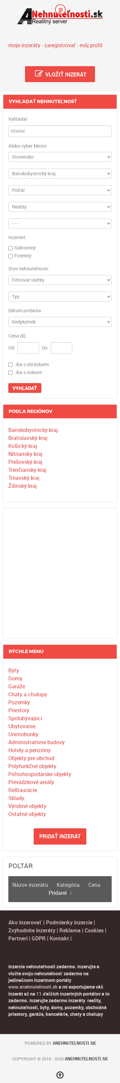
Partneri (18, 938)
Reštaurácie (22, 790)
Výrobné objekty (27, 806)
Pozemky (19, 702)
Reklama (70, 930)
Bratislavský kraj (27, 438)
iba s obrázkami (32, 364)
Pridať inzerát (60, 836)
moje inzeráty (24, 45)
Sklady (16, 798)
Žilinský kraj (22, 486)
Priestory (18, 710)
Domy (15, 678)
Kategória (69, 885)
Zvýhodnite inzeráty (31, 930)
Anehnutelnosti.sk (74, 1043)
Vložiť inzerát (65, 74)
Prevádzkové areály (31, 782)
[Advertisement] (60, 573)
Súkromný (25, 248)
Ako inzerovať (25, 922)
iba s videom (29, 372)
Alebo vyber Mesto (27, 146)
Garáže (16, 686)
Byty (13, 670)
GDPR (39, 938)
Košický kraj (22, 446)
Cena (95, 885)
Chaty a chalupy (27, 694)
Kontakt (59, 938)
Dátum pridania (24, 311)
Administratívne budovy (36, 742)
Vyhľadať (17, 119)
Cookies (95, 930)
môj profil (91, 45)
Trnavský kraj (23, 478)
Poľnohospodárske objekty (39, 774)
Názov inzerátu (30, 885)
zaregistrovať (60, 45)
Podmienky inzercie (69, 922)
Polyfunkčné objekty (32, 766)
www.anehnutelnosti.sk (33, 987)
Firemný (22, 256)
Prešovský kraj (25, 462)
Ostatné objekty (27, 814)
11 (39, 994)
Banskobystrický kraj (33, 430)
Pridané (58, 893)
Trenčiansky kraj (27, 470)
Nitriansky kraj (25, 454)
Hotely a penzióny (29, 750)
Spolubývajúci (25, 718)
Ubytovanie (21, 726)
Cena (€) (17, 336)
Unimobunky (23, 734)
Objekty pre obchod (31, 758)
